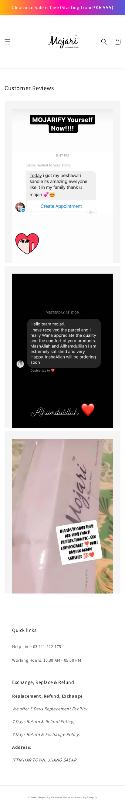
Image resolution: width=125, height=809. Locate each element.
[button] (7, 41)
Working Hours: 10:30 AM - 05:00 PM (46, 660)
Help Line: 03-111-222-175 (36, 646)
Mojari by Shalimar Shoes (54, 797)
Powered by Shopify (84, 797)
